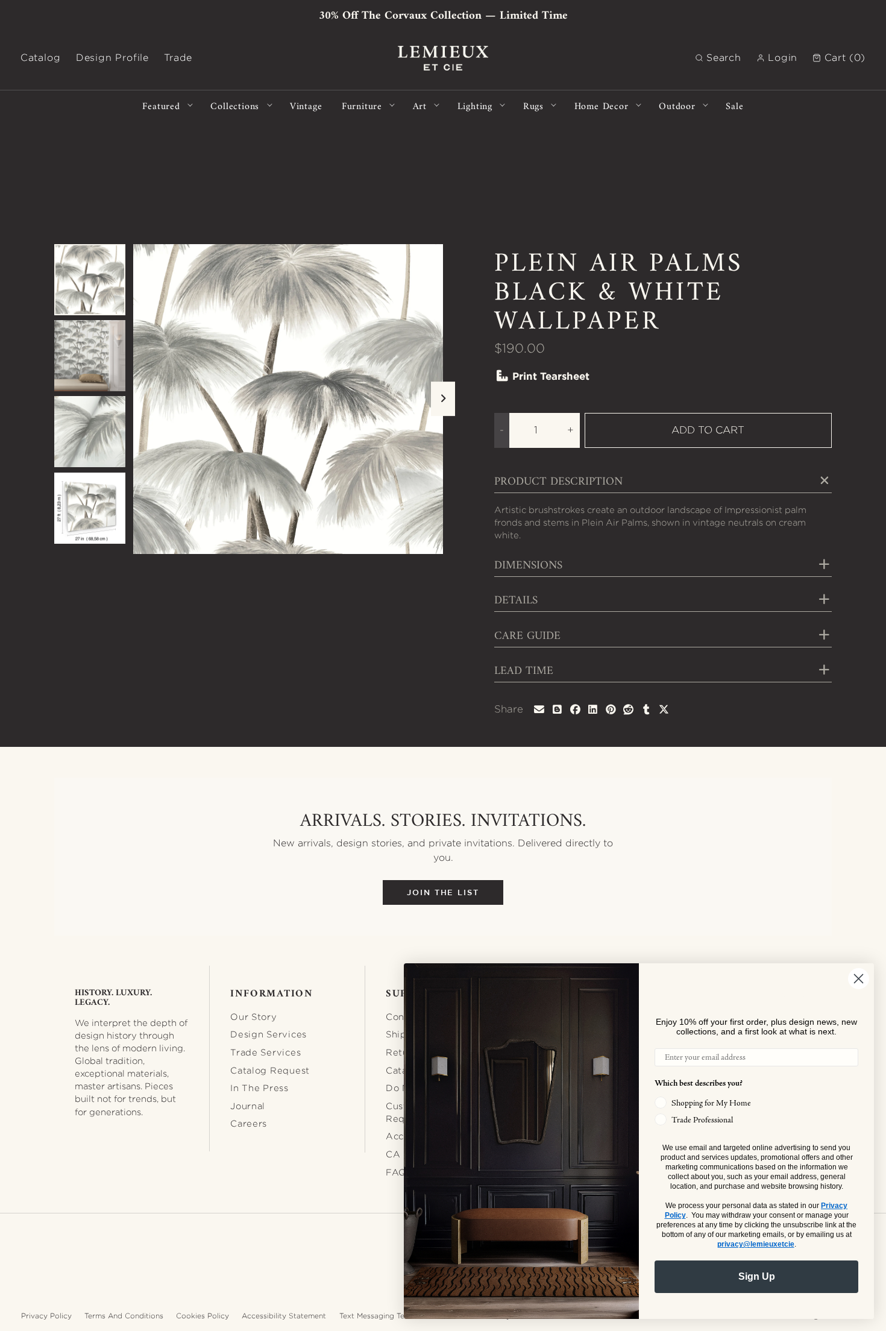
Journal (247, 1105)
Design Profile (112, 57)
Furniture (362, 105)
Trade (178, 57)
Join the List (443, 892)
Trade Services (265, 1052)
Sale (734, 105)
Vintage (306, 105)
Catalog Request (270, 1070)
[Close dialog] (858, 978)
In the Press (259, 1087)
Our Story (253, 1016)
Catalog (40, 57)
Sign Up (756, 1276)
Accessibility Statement (284, 1316)
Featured (161, 105)
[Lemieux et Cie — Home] (443, 58)
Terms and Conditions (123, 1316)
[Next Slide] (443, 399)
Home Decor (601, 105)
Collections (234, 105)
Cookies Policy (202, 1316)
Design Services (268, 1034)
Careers (248, 1123)
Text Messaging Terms (378, 1316)
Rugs (533, 105)
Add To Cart (707, 429)
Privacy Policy (46, 1316)
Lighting (474, 105)
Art (420, 105)
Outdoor (677, 105)
